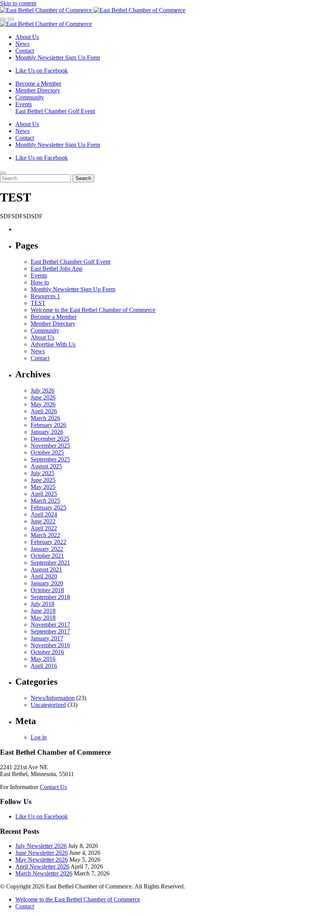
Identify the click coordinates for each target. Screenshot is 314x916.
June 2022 (43, 521)
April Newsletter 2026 (42, 866)
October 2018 (47, 590)
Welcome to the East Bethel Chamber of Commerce (93, 310)
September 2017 (50, 631)
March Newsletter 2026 (43, 873)
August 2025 (46, 466)
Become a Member (38, 83)
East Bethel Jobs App (56, 268)
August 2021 (46, 569)
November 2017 (50, 624)
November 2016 (50, 645)
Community (29, 97)
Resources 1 (45, 296)
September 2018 (50, 597)
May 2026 (43, 404)
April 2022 (44, 528)
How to (40, 282)
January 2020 (47, 583)
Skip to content (18, 3)
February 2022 (48, 542)
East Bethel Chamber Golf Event (55, 111)
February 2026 (48, 425)
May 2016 (43, 659)
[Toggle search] (3, 19)
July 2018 (42, 604)
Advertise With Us (53, 344)
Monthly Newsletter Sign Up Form (57, 57)
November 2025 (50, 445)
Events (23, 104)
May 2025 (43, 487)
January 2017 (47, 638)
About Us (27, 37)
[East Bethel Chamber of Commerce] (92, 10)
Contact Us (53, 787)
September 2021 (50, 562)
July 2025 (42, 473)
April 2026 (44, 411)
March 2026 (45, 418)
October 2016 (47, 652)
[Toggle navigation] (11, 19)
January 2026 (47, 432)
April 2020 (44, 576)
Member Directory (37, 90)
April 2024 (44, 514)
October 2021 (47, 555)
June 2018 (43, 610)
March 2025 (45, 500)
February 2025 (48, 507)
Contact (24, 50)
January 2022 (47, 549)
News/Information (53, 698)
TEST (38, 303)
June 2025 (43, 480)
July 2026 (42, 390)
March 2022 (45, 535)
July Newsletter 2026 (41, 846)
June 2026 (43, 397)
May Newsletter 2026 (41, 859)
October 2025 (47, 452)
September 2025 (50, 459)
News (22, 44)
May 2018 (43, 617)
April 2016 (44, 666)
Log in (39, 737)
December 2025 (50, 438)
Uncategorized (48, 705)
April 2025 (44, 493)
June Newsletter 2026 (41, 852)
